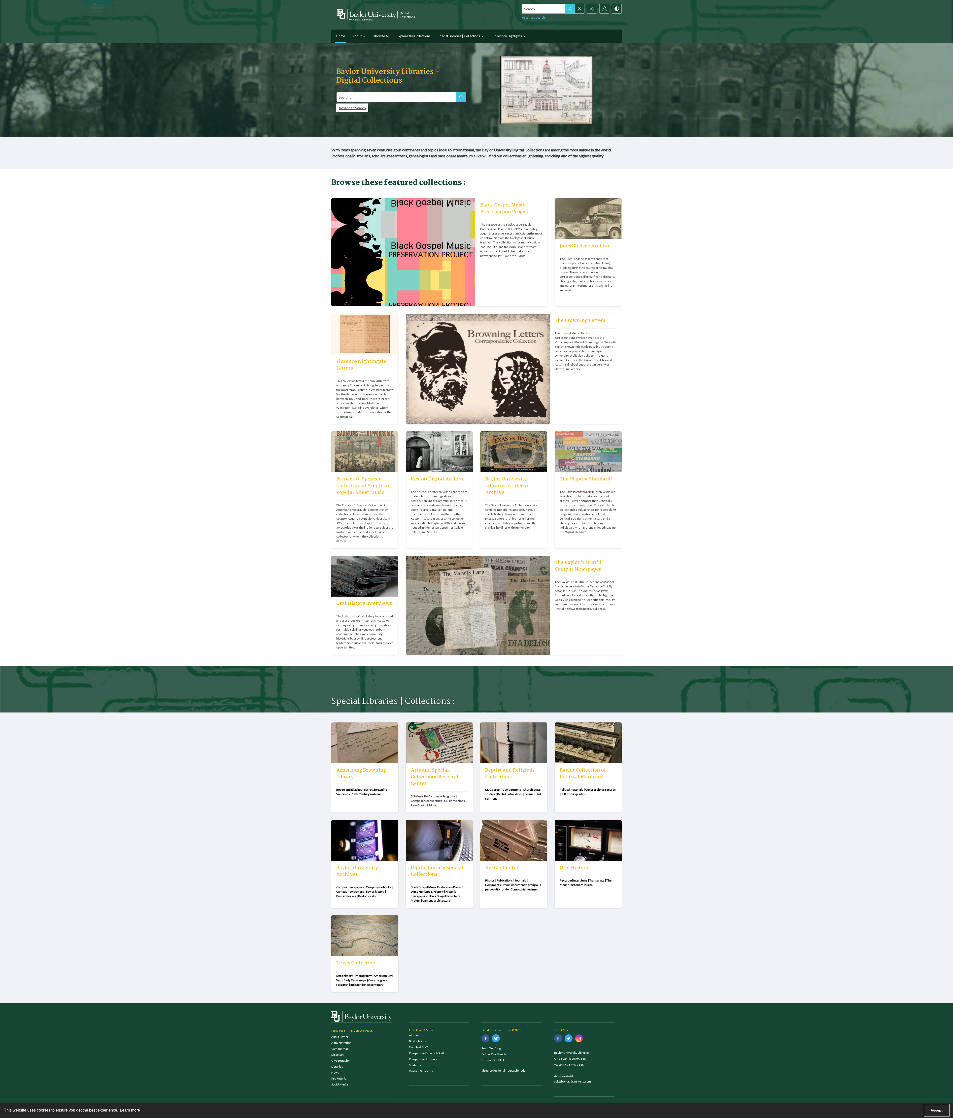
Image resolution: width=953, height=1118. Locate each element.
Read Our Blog (491, 1048)
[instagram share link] (579, 1038)
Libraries (337, 1066)
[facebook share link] (485, 1038)
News (335, 1072)
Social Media (339, 1084)
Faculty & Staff (418, 1047)
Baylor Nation (418, 1041)
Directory (337, 1054)
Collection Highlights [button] (507, 36)
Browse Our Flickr (493, 1060)
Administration (341, 1043)
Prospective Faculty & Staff (426, 1053)
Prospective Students (423, 1059)
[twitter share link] (496, 1038)
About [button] (357, 36)
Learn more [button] (130, 1110)
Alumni (414, 1035)
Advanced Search (352, 108)
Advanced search (533, 17)
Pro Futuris (338, 1078)
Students (415, 1065)
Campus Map (339, 1048)
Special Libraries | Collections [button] (459, 36)
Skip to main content (98, 3)
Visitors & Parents (421, 1071)
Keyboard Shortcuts (98, 3)
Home (340, 36)
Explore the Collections (413, 36)
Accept (937, 1110)
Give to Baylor (340, 1060)
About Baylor (339, 1037)
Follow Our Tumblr (493, 1054)
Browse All (381, 36)
